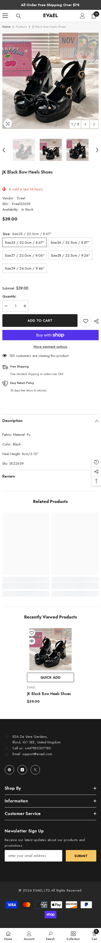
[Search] (18, 16)
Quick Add (50, 677)
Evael (21, 198)
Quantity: (9, 296)
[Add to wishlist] (86, 321)
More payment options (50, 346)
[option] (50, 81)
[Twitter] (35, 769)
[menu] (5, 16)
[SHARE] (95, 321)
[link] (25, 585)
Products (21, 26)
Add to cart (39, 320)
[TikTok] (22, 769)
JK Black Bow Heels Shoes (49, 693)
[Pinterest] (9, 769)
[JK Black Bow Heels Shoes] (50, 649)
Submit (81, 855)
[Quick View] (31, 641)
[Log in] (82, 15)
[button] (85, 124)
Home (6, 26)
